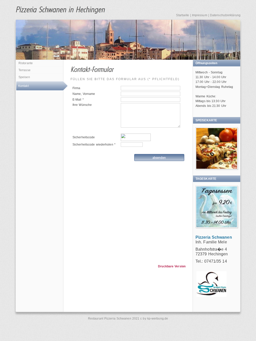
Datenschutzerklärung (225, 15)
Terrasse (24, 70)
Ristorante (25, 63)
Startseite (182, 15)
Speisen (24, 77)
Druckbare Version (172, 266)
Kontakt (23, 86)
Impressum (199, 15)
